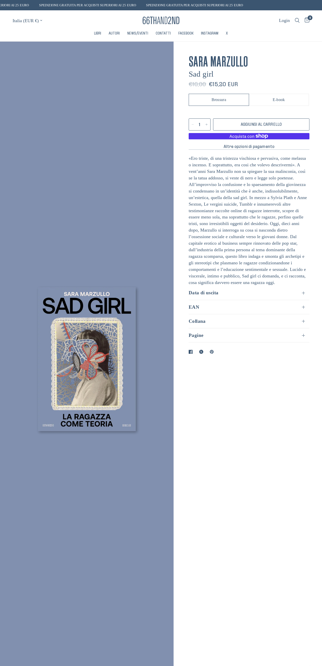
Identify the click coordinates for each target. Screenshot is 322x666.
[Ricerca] (297, 20)
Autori (114, 33)
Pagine (196, 335)
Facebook (185, 33)
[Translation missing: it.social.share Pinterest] (213, 352)
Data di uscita (203, 292)
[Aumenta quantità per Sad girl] (206, 124)
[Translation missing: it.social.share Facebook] (192, 352)
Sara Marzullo (218, 60)
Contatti (163, 33)
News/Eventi (137, 33)
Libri (97, 33)
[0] (305, 20)
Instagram (209, 33)
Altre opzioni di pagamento (249, 146)
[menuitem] (97, 33)
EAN (194, 307)
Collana (197, 321)
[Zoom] (163, 52)
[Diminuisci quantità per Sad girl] (192, 124)
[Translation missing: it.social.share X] (202, 352)
